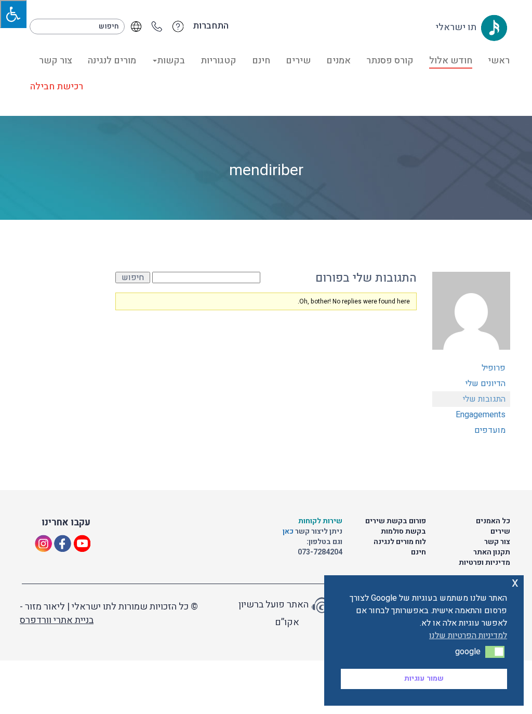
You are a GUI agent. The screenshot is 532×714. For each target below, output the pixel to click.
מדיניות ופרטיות (484, 562)
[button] (494, 651)
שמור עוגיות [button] (424, 678)
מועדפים (490, 430)
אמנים (338, 61)
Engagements (481, 414)
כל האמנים (493, 520)
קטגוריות (218, 61)
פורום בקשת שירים (395, 520)
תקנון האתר (491, 552)
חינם (261, 61)
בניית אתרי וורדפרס (57, 620)
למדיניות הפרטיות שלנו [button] (468, 635)
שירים (298, 61)
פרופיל (494, 368)
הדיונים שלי (486, 383)
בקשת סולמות (403, 531)
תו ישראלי (456, 27)
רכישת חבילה (56, 87)
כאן (289, 531)
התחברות (211, 26)
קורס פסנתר (390, 61)
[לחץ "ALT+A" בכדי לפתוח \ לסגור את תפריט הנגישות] (13, 14)
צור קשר (55, 61)
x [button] (515, 583)
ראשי (499, 61)
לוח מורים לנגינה (400, 541)
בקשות (171, 61)
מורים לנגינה (112, 61)
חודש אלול (450, 61)
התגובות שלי (484, 399)
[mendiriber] (471, 315)
